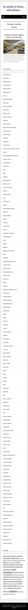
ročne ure (17, 577)
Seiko (4, 374)
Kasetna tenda (6, 194)
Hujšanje (5, 177)
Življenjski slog (7, 539)
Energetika (6, 141)
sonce (19, 579)
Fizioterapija (6, 145)
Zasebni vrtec (6, 532)
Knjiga (4, 205)
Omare (4, 282)
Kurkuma (5, 222)
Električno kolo (7, 131)
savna (22, 577)
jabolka (5, 562)
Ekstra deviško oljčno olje (9, 127)
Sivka (4, 384)
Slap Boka (5, 391)
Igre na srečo (6, 183)
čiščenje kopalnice (11, 594)
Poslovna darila (7, 331)
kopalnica (14, 562)
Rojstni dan (6, 367)
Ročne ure (5, 360)
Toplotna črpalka (7, 462)
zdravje (13, 591)
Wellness (5, 518)
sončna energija (8, 581)
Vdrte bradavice (7, 487)
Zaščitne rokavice (7, 529)
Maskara (5, 247)
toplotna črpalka (12, 586)
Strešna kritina (6, 441)
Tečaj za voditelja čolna (9, 455)
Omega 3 (5, 286)
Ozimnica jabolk (7, 296)
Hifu (4, 169)
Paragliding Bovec (8, 303)
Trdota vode (6, 469)
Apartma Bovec (7, 81)
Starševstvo (6, 434)
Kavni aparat (6, 201)
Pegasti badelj (6, 307)
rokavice (11, 577)
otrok (14, 569)
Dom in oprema (7, 124)
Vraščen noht (6, 501)
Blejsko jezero (6, 92)
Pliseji (4, 317)
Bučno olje (5, 103)
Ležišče (5, 229)
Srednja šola (6, 427)
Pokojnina (5, 324)
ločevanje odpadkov (9, 564)
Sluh (4, 395)
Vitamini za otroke (7, 497)
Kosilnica (5, 212)
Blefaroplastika (7, 88)
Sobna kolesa (6, 405)
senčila (5, 579)
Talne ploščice (6, 451)
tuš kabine (5, 588)
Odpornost (6, 279)
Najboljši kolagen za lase (9, 261)
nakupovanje (19, 564)
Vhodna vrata (6, 490)
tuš (23, 586)
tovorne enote (20, 586)
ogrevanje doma (8, 567)
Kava (4, 198)
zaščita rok (6, 591)
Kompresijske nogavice (9, 208)
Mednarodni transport (8, 250)
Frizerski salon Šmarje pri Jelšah (11, 148)
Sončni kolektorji (7, 416)
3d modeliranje (7, 74)
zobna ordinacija (20, 591)
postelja (15, 572)
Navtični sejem (7, 265)
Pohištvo (5, 321)
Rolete (4, 370)
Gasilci (4, 152)
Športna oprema (7, 423)
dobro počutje (11, 556)
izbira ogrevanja (22, 560)
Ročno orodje (6, 363)
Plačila (5, 314)
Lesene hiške (6, 226)
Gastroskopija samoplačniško (10, 155)
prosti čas (21, 572)
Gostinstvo (6, 166)
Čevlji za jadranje (7, 106)
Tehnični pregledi (7, 458)
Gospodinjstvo (7, 162)
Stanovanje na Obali (8, 430)
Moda (4, 254)
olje (14, 567)
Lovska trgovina (7, 236)
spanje (5, 583)
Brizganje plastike (7, 99)
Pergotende (6, 310)
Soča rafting (6, 409)
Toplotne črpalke (7, 465)
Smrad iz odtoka (7, 398)
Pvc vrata (5, 349)
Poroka (5, 328)
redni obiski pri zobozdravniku (18, 574)
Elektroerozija (6, 134)
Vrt (4, 508)
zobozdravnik (5, 594)
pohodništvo (8, 572)
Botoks (5, 95)
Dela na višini (6, 113)
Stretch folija (6, 444)
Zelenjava (5, 536)
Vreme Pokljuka (7, 504)
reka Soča (6, 577)
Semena (5, 377)
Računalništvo (6, 353)
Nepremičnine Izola (8, 272)
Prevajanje (6, 342)
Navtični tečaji (7, 268)
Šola (4, 413)
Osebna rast (6, 293)
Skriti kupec (6, 388)
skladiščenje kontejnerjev (12, 579)
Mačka (4, 243)
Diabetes (5, 120)
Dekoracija (6, 109)
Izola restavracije (7, 187)
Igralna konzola (7, 180)
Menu (23, 16)
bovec (5, 556)
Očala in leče (6, 275)
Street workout (7, 437)
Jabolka (5, 191)
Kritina (5, 219)
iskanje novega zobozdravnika (13, 560)
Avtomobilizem (7, 85)
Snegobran (6, 402)
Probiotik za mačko (8, 346)
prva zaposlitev (7, 575)
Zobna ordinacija (7, 543)
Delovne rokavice (7, 117)
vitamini (9, 588)
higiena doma (15, 558)
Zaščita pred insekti (8, 525)
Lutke (4, 240)
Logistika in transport (8, 233)
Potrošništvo (6, 339)
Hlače (4, 173)
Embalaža (5, 138)
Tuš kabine (5, 472)
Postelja (5, 335)
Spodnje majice (7, 420)
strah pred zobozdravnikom (12, 583)
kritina (18, 562)
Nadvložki (5, 257)
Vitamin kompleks (7, 494)
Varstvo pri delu (7, 483)
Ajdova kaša (6, 78)
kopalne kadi (9, 562)
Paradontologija (7, 300)
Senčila (5, 381)
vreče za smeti (16, 588)
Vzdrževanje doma (7, 515)
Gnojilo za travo (7, 159)
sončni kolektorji (18, 581)
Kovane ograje (7, 215)
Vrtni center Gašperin (8, 511)
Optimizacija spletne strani (10, 289)
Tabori (4, 448)
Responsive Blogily (16, 606)
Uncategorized (7, 476)
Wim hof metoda (7, 522)
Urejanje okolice (7, 479)
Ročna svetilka (7, 356)
